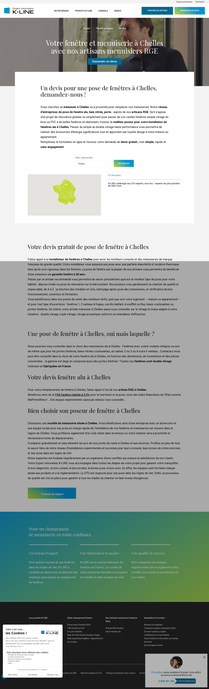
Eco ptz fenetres (74, 631)
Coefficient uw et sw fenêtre (156, 635)
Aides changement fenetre (79, 618)
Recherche (200, 2)
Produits (83, 11)
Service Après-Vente (153, 645)
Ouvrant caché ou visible (155, 631)
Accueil (86, 28)
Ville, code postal (83, 158)
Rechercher (124, 163)
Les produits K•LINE (38, 618)
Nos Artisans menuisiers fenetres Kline (121, 619)
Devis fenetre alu (113, 631)
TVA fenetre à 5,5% (76, 628)
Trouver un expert (104, 28)
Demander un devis (189, 10)
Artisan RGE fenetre (115, 628)
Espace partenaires (184, 2)
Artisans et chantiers (153, 625)
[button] (72, 201)
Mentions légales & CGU (91, 673)
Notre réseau (61, 11)
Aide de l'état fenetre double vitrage (83, 635)
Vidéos (117, 11)
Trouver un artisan (157, 10)
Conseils (103, 11)
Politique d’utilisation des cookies (120, 673)
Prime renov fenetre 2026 (78, 625)
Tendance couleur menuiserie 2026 (160, 628)
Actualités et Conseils (154, 618)
